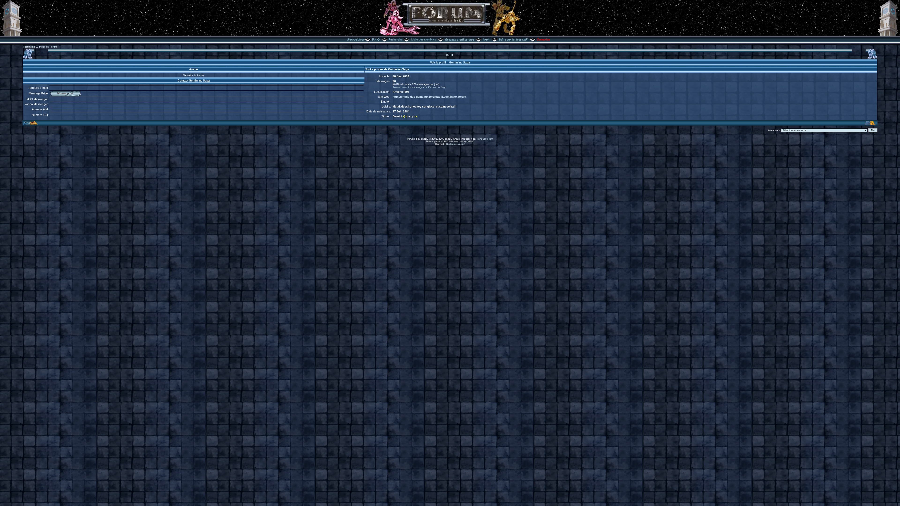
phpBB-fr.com (485, 139)
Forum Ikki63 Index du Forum (40, 46)
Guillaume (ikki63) (455, 144)
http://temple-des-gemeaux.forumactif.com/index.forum (429, 96)
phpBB (424, 139)
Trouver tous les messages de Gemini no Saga (419, 87)
